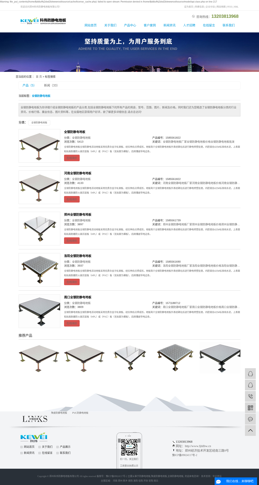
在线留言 (209, 25)
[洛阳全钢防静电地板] (39, 270)
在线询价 (72, 157)
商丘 (156, 481)
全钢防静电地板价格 (199, 141)
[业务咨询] (250, 373)
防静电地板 (145, 476)
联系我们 (229, 25)
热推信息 (199, 6)
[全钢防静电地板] (39, 146)
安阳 (151, 481)
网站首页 (91, 25)
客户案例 (150, 25)
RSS (229, 6)
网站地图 (221, 6)
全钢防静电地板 (39, 122)
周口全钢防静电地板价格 (206, 306)
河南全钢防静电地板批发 (235, 182)
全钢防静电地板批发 (223, 141)
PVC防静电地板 (80, 413)
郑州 (120, 481)
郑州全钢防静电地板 (77, 214)
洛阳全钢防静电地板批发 (235, 265)
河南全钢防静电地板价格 (206, 182)
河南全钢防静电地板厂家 (177, 182)
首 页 (39, 76)
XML (236, 6)
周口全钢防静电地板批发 (235, 306)
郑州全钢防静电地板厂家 (177, 224)
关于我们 (110, 25)
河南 (115, 481)
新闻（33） (52, 85)
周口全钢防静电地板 (77, 297)
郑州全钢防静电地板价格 (206, 224)
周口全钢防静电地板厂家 (177, 306)
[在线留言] (250, 419)
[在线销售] (250, 385)
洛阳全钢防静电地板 (77, 255)
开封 (146, 481)
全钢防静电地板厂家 (175, 141)
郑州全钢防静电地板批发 (235, 224)
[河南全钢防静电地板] (39, 187)
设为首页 (188, 6)
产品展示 (65, 446)
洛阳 (135, 481)
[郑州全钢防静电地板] (39, 228)
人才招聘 (189, 25)
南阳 (130, 481)
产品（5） (29, 85)
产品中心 (130, 25)
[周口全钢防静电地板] (39, 311)
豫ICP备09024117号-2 (184, 455)
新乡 (125, 481)
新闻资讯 (169, 25)
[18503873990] (250, 396)
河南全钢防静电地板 (77, 173)
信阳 (140, 481)
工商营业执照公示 (129, 466)
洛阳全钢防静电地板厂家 (177, 265)
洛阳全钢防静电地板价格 (206, 265)
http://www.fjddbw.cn (198, 446)
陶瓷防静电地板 (59, 413)
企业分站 (210, 6)
